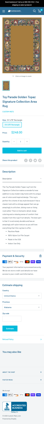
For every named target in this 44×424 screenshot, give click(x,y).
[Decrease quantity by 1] (14, 141)
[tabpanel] (22, 214)
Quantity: (6, 141)
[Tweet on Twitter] (35, 160)
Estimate (10, 328)
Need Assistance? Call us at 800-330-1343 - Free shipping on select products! (22, 3)
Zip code (5, 313)
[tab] (22, 178)
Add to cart (22, 150)
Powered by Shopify (9, 419)
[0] (39, 11)
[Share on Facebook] (26, 160)
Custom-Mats (8, 112)
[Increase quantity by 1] (27, 141)
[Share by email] (40, 160)
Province (6, 302)
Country (5, 290)
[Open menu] (3, 11)
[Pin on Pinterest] (30, 160)
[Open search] (34, 11)
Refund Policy (7, 339)
